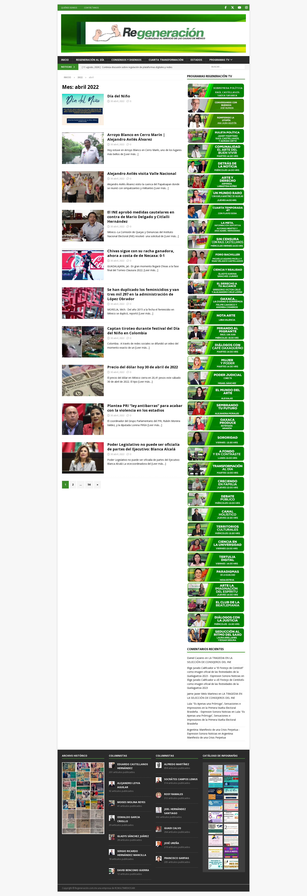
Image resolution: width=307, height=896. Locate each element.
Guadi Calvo (172, 828)
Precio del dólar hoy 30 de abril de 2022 (142, 367)
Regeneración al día (90, 59)
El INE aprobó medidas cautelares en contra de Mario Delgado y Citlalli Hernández (140, 217)
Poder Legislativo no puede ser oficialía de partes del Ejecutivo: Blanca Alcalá (143, 446)
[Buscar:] (227, 66)
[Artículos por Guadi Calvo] (158, 830)
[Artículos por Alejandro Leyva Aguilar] (112, 785)
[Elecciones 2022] (83, 148)
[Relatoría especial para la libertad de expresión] (231, 770)
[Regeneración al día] (83, 380)
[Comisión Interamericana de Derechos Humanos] (215, 782)
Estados (196, 59)
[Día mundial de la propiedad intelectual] (215, 805)
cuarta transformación (166, 59)
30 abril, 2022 (117, 101)
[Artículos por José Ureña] (158, 845)
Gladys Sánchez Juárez (133, 836)
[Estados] (83, 187)
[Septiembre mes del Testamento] (231, 864)
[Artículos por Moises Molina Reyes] (112, 804)
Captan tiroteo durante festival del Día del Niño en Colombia (143, 330)
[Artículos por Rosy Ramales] (158, 796)
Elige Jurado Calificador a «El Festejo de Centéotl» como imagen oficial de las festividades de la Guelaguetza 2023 (215, 683)
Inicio (65, 59)
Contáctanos (91, 7)
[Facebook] (225, 7)
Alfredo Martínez (176, 764)
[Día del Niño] (231, 793)
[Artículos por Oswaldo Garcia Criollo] (112, 819)
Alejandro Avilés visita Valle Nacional (141, 173)
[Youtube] (239, 7)
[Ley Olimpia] (215, 840)
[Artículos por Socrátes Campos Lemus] (158, 781)
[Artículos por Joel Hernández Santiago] (158, 811)
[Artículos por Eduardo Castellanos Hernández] (112, 766)
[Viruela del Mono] (215, 793)
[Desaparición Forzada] (231, 840)
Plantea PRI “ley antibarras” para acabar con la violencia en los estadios (144, 408)
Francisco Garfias (176, 858)
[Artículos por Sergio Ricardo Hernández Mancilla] (112, 853)
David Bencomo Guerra (133, 870)
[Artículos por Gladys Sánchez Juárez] (112, 838)
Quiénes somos (69, 7)
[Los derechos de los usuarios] (231, 782)
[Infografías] (83, 109)
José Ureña (171, 843)
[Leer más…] (131, 154)
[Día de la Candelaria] (231, 829)
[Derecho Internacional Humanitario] (231, 817)
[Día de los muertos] (231, 852)
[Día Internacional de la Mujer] (215, 817)
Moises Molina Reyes (131, 802)
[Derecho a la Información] (231, 805)
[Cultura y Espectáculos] (83, 264)
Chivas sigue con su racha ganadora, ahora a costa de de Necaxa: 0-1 (140, 253)
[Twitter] (232, 7)
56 (89, 484)
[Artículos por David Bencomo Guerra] (112, 872)
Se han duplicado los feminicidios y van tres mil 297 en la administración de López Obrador (143, 294)
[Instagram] (246, 7)
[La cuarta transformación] (83, 303)
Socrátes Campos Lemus (181, 779)
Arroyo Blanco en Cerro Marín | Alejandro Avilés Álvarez (136, 137)
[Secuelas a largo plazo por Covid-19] (215, 864)
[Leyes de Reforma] (215, 770)
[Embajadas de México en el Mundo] (215, 829)
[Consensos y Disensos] (83, 225)
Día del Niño (118, 96)
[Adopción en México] (215, 852)
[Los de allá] (83, 341)
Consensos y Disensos (126, 59)
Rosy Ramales (173, 794)
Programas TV (219, 59)
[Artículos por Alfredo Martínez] (158, 766)
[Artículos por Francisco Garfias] (158, 860)
